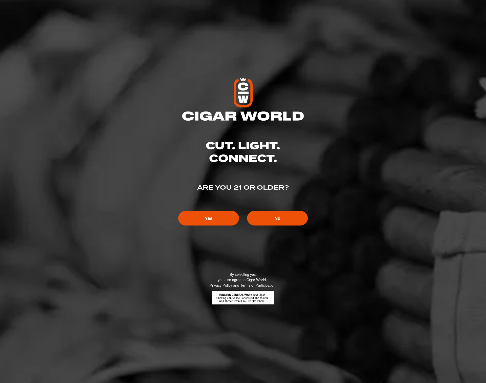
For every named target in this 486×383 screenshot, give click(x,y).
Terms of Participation (257, 285)
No (277, 218)
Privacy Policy (221, 285)
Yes (209, 218)
